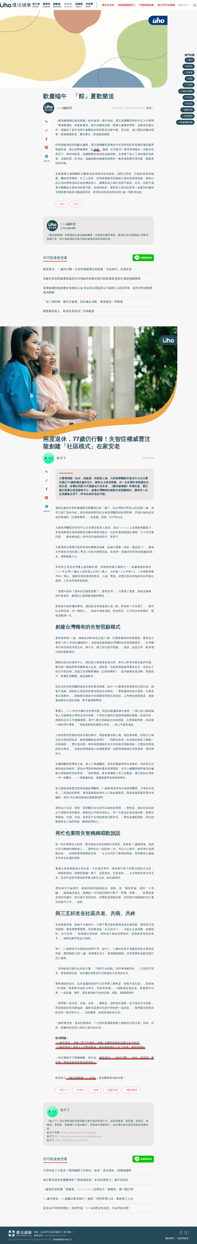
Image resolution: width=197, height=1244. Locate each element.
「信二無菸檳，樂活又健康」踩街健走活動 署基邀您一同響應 (83, 302)
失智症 (81, 1090)
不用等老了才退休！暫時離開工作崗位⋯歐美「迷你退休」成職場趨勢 (87, 1170)
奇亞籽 (189, 66)
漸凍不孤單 (188, 5)
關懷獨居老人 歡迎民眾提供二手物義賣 (68, 311)
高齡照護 (113, 1090)
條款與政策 (183, 1238)
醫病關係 (132, 1090)
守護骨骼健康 (130, 5)
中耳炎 (189, 97)
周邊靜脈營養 (186, 122)
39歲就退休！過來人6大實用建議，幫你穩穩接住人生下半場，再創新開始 (100, 1047)
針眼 (190, 78)
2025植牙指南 (170, 5)
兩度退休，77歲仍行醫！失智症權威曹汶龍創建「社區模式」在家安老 (87, 269)
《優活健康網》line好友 (81, 1078)
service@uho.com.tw (55, 1235)
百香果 (189, 72)
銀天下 (61, 458)
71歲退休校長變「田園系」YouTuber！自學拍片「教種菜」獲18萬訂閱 (88, 1189)
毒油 (190, 60)
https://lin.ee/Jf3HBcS (75, 1140)
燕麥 (96, 149)
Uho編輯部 (64, 107)
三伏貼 (189, 84)
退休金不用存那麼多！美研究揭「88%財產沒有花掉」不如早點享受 (86, 1208)
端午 (62, 204)
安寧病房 (188, 116)
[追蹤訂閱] (46, 156)
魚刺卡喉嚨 (187, 91)
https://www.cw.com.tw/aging (79, 1132)
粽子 (76, 204)
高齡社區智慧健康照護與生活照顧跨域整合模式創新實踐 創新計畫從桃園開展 (92, 278)
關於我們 (169, 1238)
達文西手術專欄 (150, 5)
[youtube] (186, 1233)
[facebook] (181, 1233)
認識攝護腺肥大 (110, 5)
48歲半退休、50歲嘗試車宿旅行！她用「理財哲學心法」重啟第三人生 (88, 1199)
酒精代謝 (188, 109)
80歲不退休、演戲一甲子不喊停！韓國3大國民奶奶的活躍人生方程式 (97, 1043)
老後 (96, 1090)
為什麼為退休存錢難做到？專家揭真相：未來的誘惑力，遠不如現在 (86, 1180)
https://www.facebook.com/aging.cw (81, 1136)
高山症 (189, 103)
